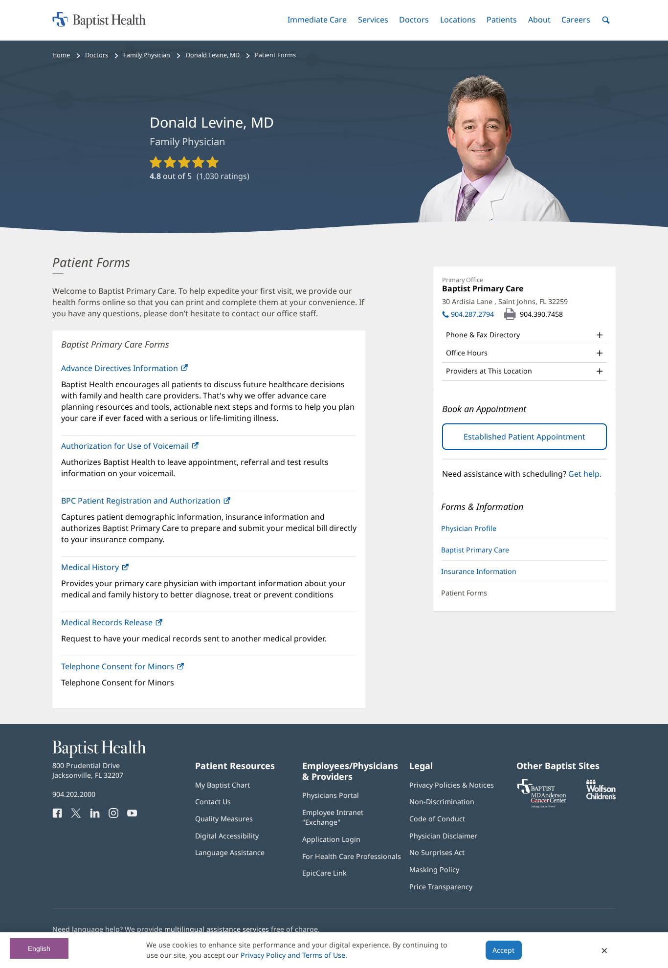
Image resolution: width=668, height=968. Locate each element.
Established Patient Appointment (535, 440)
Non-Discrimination (441, 801)
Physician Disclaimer (443, 835)
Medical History (110, 570)
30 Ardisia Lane (505, 301)
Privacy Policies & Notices (451, 785)
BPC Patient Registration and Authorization (161, 503)
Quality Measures (224, 818)
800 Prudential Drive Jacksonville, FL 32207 (87, 770)
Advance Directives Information (120, 368)
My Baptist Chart (222, 785)
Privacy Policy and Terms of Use (293, 955)
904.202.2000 (73, 794)
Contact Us (213, 801)
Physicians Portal (330, 795)
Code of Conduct (437, 818)
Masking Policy (434, 869)
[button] (317, 20)
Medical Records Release (108, 622)
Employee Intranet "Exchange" (332, 817)
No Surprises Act (437, 852)
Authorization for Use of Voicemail (145, 448)
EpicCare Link (324, 873)
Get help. (584, 473)
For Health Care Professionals (351, 856)
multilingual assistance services (216, 929)
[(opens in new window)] (601, 796)
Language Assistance (230, 852)
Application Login (331, 839)
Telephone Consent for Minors (138, 669)
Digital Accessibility (227, 835)
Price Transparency (440, 886)
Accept (503, 950)
